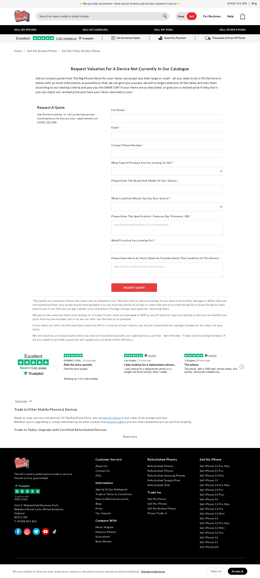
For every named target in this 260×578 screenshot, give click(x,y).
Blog (254, 3)
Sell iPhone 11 (209, 542)
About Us (102, 466)
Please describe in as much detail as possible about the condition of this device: (166, 258)
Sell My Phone (157, 499)
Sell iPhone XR (209, 546)
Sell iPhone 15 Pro (211, 470)
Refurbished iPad (159, 485)
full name (119, 110)
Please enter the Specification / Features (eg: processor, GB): (151, 216)
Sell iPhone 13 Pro (211, 508)
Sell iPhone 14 (209, 499)
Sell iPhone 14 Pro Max (215, 485)
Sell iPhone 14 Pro (211, 489)
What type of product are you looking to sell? (142, 162)
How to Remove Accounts (112, 499)
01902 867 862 (27, 521)
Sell (191, 16)
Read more (130, 436)
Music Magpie (104, 527)
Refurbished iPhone (160, 470)
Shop (181, 16)
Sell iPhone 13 (209, 518)
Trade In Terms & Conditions (114, 494)
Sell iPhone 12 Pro (211, 532)
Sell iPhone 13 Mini (212, 513)
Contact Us (103, 470)
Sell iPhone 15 (209, 480)
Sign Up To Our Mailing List (112, 489)
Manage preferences (153, 571)
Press (99, 508)
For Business (212, 16)
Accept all (237, 571)
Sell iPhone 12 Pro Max (215, 523)
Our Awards (103, 513)
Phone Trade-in (157, 513)
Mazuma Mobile (106, 531)
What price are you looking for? (133, 240)
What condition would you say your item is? (141, 198)
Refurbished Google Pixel (164, 480)
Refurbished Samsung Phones (166, 475)
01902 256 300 (237, 3)
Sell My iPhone (157, 503)
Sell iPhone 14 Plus (212, 494)
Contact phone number (127, 145)
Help (230, 16)
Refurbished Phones (160, 466)
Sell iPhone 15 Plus (212, 475)
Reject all (216, 571)
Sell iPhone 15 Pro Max (215, 466)
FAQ (98, 475)
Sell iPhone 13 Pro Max (215, 504)
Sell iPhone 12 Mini (212, 527)
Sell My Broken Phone (162, 508)
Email (115, 127)
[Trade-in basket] (243, 16)
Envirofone (103, 536)
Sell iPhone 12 (209, 537)
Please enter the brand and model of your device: (145, 180)
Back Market (104, 541)
